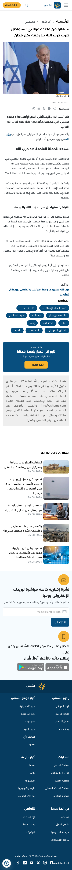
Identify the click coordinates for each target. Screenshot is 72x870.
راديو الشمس (60, 698)
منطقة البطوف (61, 796)
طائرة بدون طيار (57, 316)
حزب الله (36, 316)
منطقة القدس (61, 765)
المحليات (63, 757)
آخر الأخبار (46, 22)
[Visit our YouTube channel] (33, 863)
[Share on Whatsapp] (35, 109)
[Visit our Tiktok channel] (20, 863)
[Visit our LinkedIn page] (26, 863)
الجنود (17, 330)
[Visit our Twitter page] (40, 863)
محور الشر (48, 323)
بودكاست (64, 729)
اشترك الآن (60, 622)
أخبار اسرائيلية (28, 714)
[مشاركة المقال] (55, 109)
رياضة (32, 773)
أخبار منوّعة (28, 757)
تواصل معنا (29, 825)
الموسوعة (30, 781)
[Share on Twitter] (45, 109)
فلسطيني (30, 22)
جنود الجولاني (16, 316)
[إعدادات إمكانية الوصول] (6, 863)
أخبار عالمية (29, 729)
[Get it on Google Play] (31, 667)
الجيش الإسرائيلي (57, 330)
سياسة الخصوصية (60, 832)
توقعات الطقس (26, 796)
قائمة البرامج (62, 714)
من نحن (65, 817)
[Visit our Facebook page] (51, 863)
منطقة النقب (62, 781)
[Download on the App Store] (57, 667)
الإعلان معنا (29, 817)
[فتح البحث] (26, 5)
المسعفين (34, 330)
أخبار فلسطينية (27, 706)
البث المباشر (10, 5)
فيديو (32, 744)
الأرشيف (31, 832)
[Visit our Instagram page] (46, 863)
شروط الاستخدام (60, 840)
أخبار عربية (30, 722)
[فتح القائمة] (65, 5)
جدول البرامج (62, 722)
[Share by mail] (40, 109)
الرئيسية (62, 21)
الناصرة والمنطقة (60, 773)
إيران (32, 323)
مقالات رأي (29, 737)
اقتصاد (31, 765)
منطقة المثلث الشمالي (57, 788)
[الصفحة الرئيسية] (52, 5)
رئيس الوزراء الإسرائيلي (54, 308)
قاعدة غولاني (27, 308)
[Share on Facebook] (50, 109)
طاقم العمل (62, 825)
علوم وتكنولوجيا (26, 788)
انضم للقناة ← (36, 365)
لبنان (64, 323)
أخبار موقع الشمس (23, 698)
